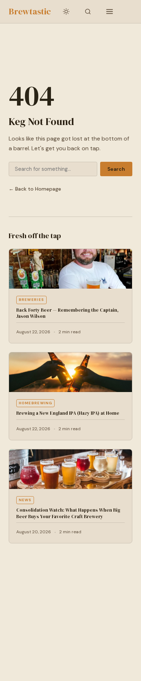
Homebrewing (35, 403)
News (25, 500)
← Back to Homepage (35, 189)
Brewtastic (30, 11)
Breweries (31, 299)
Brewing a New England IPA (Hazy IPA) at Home (67, 413)
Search (116, 169)
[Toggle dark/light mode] (66, 11)
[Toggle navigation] (109, 11)
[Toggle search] (87, 11)
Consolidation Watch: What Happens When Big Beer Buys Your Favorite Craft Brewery (68, 513)
